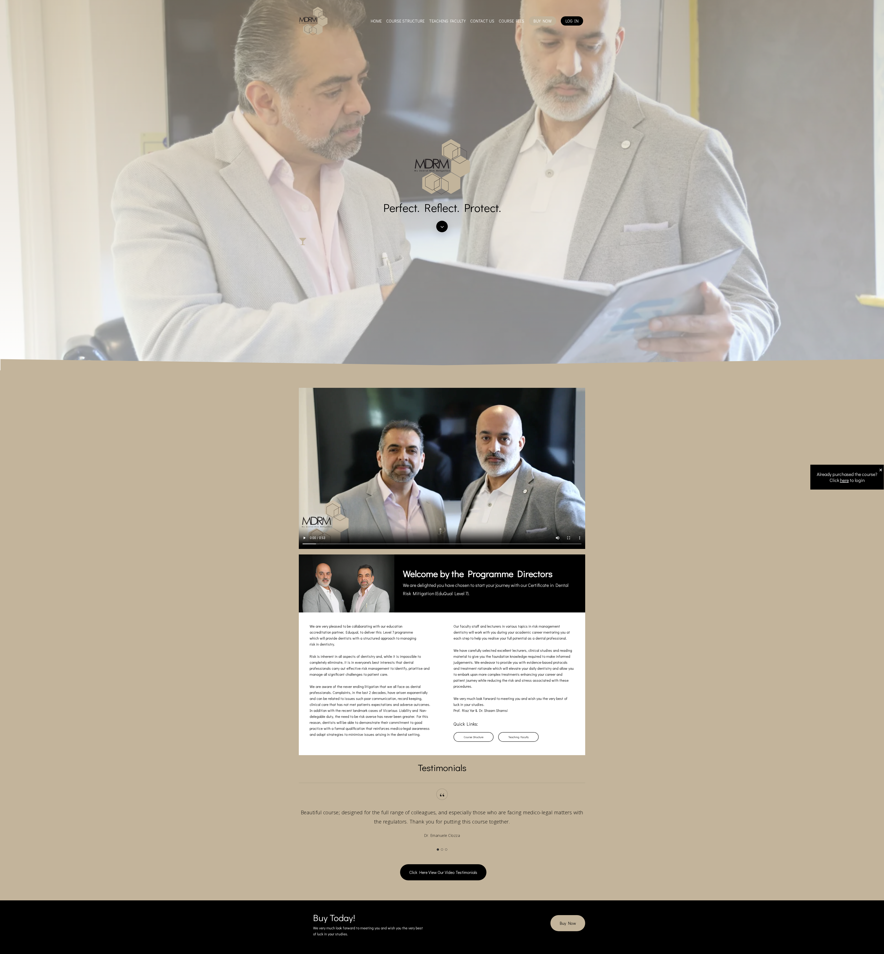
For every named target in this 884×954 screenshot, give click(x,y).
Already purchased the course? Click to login (847, 477)
